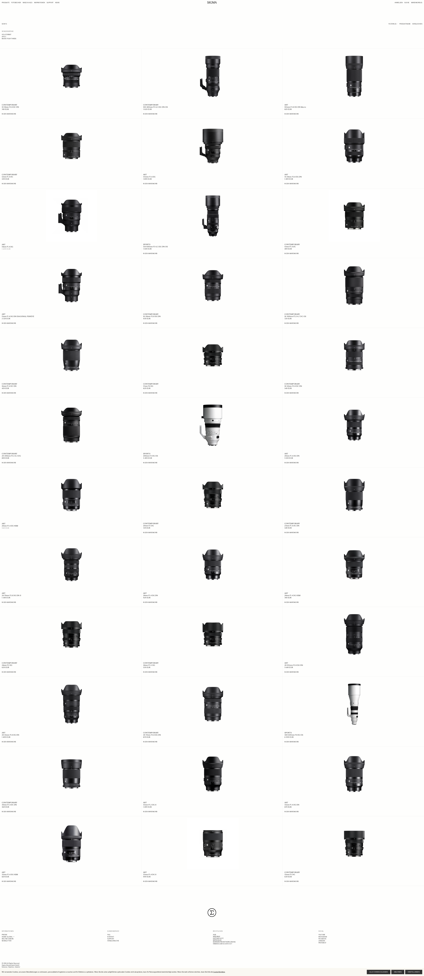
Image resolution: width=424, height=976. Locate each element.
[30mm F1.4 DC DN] (71, 774)
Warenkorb (416, 2)
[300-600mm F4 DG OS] (354, 704)
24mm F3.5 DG (149, 665)
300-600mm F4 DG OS (293, 735)
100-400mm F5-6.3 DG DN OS (155, 107)
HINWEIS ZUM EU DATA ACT (222, 944)
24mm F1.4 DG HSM (292, 595)
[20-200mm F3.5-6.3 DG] (71, 425)
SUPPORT (110, 939)
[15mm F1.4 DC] (354, 216)
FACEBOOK (322, 939)
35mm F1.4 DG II (149, 874)
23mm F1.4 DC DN (291, 526)
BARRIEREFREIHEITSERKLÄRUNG (224, 942)
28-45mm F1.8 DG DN (10, 735)
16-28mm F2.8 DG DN (152, 316)
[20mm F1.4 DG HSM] (71, 495)
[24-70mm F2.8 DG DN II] (71, 564)
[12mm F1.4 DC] (71, 146)
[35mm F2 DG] (354, 843)
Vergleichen (417, 24)
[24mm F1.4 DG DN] (213, 564)
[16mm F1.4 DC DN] (71, 355)
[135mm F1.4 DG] (213, 146)
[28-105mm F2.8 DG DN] (354, 634)
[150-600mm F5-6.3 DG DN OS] (213, 216)
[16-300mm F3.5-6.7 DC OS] (354, 285)
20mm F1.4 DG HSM (10, 526)
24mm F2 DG (7, 665)
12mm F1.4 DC (7, 177)
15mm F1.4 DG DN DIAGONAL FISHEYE (18, 316)
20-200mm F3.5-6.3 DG (11, 456)
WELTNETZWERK (8, 939)
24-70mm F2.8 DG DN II (11, 595)
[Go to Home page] (212, 2)
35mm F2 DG (289, 874)
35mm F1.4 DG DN (291, 805)
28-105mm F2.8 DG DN (293, 665)
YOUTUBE (321, 935)
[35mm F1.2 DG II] (213, 774)
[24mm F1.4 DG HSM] (354, 564)
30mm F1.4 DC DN (9, 805)
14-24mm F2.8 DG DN (293, 177)
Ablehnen (398, 972)
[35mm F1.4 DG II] (213, 843)
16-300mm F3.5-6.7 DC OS (295, 316)
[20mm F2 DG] (213, 495)
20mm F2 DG (148, 526)
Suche (406, 2)
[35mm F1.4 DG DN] (354, 774)
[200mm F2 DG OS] (213, 425)
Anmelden (399, 2)
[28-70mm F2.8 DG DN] (213, 704)
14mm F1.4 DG (7, 247)
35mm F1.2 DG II (149, 805)
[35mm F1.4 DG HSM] (71, 843)
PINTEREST (322, 943)
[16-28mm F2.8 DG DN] (213, 285)
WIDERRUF (216, 936)
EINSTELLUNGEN (414, 972)
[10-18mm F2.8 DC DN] (71, 76)
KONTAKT (110, 937)
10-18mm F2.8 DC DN (10, 107)
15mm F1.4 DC (290, 247)
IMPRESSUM (217, 940)
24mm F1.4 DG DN (150, 595)
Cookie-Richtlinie (219, 972)
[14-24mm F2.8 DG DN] (354, 146)
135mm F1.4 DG (149, 177)
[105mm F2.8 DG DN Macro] (354, 76)
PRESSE (4, 935)
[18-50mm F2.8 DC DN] (354, 355)
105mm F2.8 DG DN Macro (295, 107)
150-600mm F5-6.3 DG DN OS (155, 247)
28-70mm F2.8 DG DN (152, 735)
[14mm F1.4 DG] (71, 216)
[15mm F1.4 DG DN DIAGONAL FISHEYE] (71, 285)
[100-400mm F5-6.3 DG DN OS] (213, 76)
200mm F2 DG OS (150, 456)
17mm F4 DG (148, 386)
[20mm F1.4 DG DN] (354, 425)
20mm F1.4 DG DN (291, 456)
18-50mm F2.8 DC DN (293, 386)
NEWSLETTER (6, 941)
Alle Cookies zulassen (378, 972)
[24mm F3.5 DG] (213, 634)
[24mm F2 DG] (71, 634)
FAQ (108, 935)
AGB (214, 935)
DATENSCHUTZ (218, 938)
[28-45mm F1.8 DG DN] (71, 704)
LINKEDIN (321, 941)
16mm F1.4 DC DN (9, 386)
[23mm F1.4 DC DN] (354, 495)
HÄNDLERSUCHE (113, 941)
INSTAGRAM (322, 937)
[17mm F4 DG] (213, 355)
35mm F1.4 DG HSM (10, 874)
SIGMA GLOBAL (7, 937)
